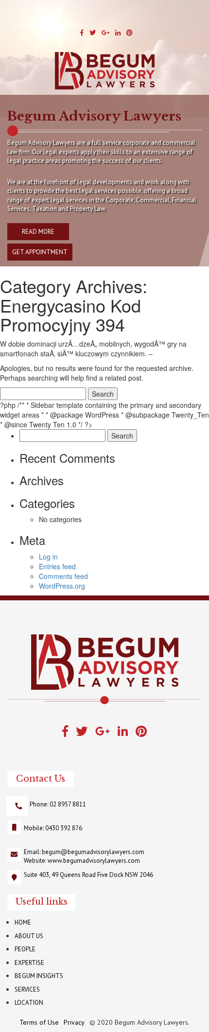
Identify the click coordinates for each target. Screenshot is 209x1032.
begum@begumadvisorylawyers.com (93, 852)
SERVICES (27, 989)
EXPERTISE (29, 963)
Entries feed (57, 566)
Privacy (74, 1022)
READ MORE (38, 231)
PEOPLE (25, 949)
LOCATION (29, 1002)
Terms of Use (39, 1022)
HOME (23, 922)
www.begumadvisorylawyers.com (94, 861)
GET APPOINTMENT (40, 252)
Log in (48, 556)
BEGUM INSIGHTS (39, 976)
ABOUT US (29, 936)
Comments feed (63, 576)
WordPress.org (62, 586)
